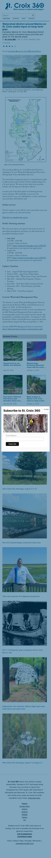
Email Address (11, 436)
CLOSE (46, 409)
